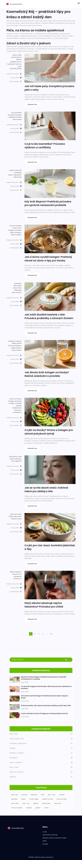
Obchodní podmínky (50, 835)
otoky (11, 456)
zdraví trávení (17, 293)
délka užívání (17, 343)
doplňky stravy (46, 803)
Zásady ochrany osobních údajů (54, 838)
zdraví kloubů (17, 350)
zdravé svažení (16, 235)
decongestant (16, 461)
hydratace (18, 459)
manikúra (62, 795)
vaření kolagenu (16, 233)
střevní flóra (17, 288)
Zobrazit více (32, 104)
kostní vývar (17, 228)
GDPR (44, 841)
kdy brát (19, 170)
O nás (44, 832)
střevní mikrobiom (15, 175)
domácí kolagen (15, 226)
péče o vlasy (51, 795)
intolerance (17, 579)
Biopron (12, 170)
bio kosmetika (16, 113)
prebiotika (18, 290)
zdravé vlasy (58, 803)
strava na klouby (16, 399)
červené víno (17, 574)
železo (19, 516)
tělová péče (17, 119)
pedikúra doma (16, 62)
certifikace (12, 117)
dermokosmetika (62, 799)
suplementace (16, 348)
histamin (18, 572)
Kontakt (45, 844)
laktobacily (18, 177)
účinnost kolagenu (15, 346)
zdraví (42, 795)
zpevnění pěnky (16, 69)
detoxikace (18, 576)
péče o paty (17, 55)
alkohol (12, 572)
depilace (35, 803)
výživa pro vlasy (16, 514)
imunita (46, 808)
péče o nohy (26, 803)
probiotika (18, 173)
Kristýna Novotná (13, 74)
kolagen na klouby (15, 230)
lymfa (12, 459)
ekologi (19, 117)
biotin (11, 516)
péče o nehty (15, 803)
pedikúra (38, 808)
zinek (15, 516)
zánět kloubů (17, 408)
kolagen (23, 799)
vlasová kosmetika (16, 808)
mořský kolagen (34, 799)
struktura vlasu (16, 519)
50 (51, 634)
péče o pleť (17, 456)
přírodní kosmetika (15, 115)
